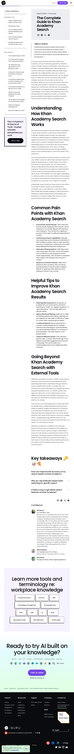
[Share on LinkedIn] (41, 35)
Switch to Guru (48, 714)
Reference (13, 688)
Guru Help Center (36, 702)
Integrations (8, 707)
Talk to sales (62, 3)
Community (21, 713)
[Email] (38, 35)
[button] (71, 3)
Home (6, 688)
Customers (21, 705)
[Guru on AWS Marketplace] (63, 717)
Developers (21, 710)
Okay (26, 749)
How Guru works (9, 705)
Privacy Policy (15, 750)
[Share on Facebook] (48, 35)
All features (8, 710)
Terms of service (11, 745)
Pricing (7, 702)
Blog (19, 715)
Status (33, 705)
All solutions (8, 713)
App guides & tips (22, 688)
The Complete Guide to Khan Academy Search (44, 688)
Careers (46, 702)
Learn (19, 702)
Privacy (34, 745)
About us (47, 705)
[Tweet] (45, 35)
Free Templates (49, 717)
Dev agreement (24, 745)
